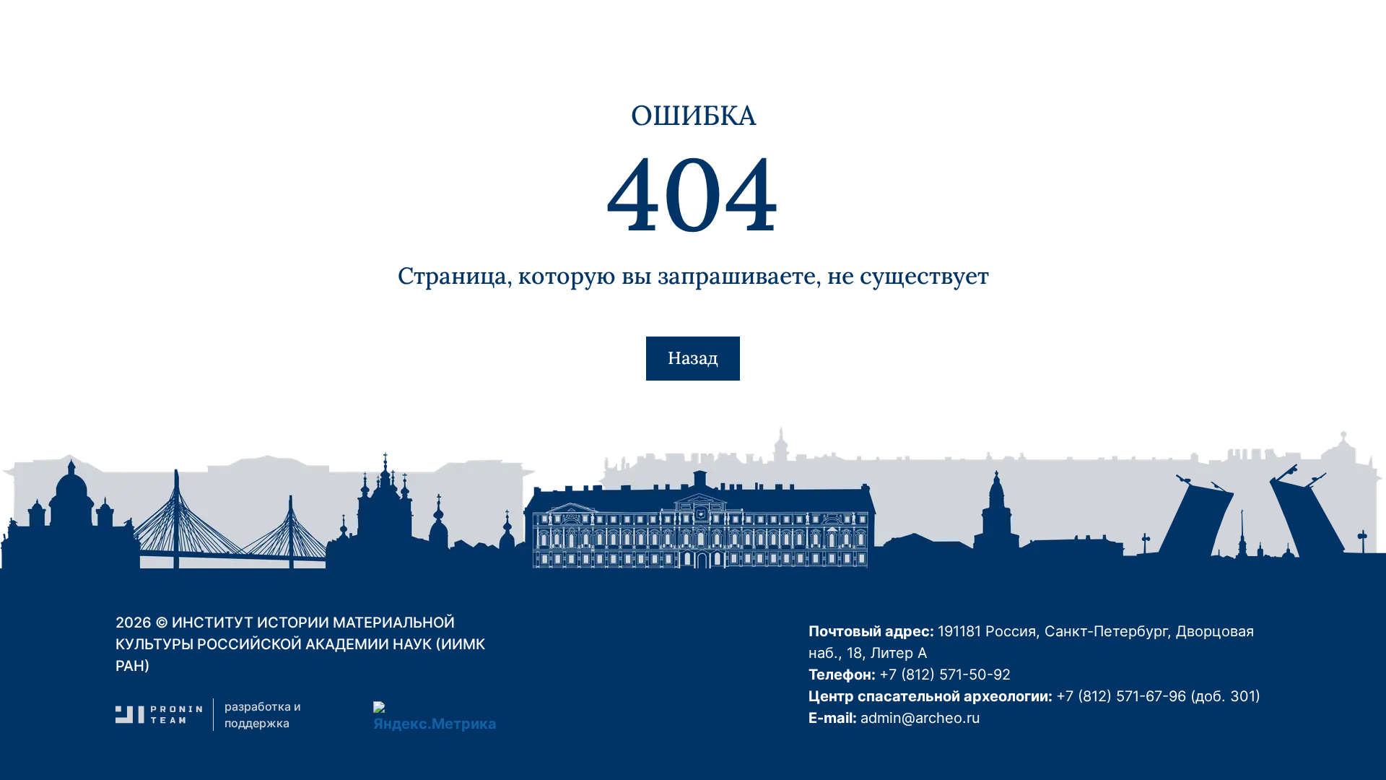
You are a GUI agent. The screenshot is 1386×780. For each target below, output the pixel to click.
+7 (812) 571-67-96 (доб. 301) (1158, 696)
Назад (693, 358)
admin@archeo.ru (920, 718)
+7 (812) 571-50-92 (945, 674)
